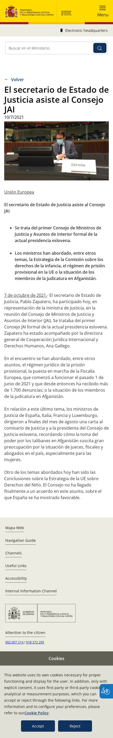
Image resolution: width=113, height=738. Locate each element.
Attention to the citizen (25, 632)
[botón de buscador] (99, 48)
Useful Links (16, 565)
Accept (38, 726)
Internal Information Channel (31, 590)
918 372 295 (35, 642)
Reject (75, 726)
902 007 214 (14, 642)
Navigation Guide (20, 540)
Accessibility (16, 578)
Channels (13, 552)
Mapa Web (14, 527)
